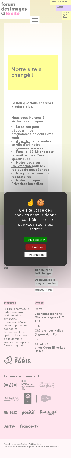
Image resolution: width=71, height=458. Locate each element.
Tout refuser (35, 247)
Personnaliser (36, 254)
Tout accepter (35, 240)
